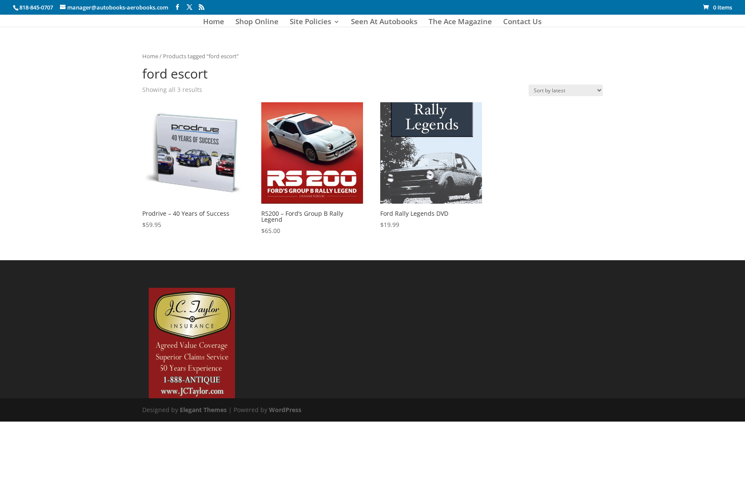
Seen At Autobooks (384, 22)
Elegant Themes (203, 410)
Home (213, 22)
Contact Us (522, 22)
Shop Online (257, 22)
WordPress (285, 410)
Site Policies (310, 22)
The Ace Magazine (460, 22)
